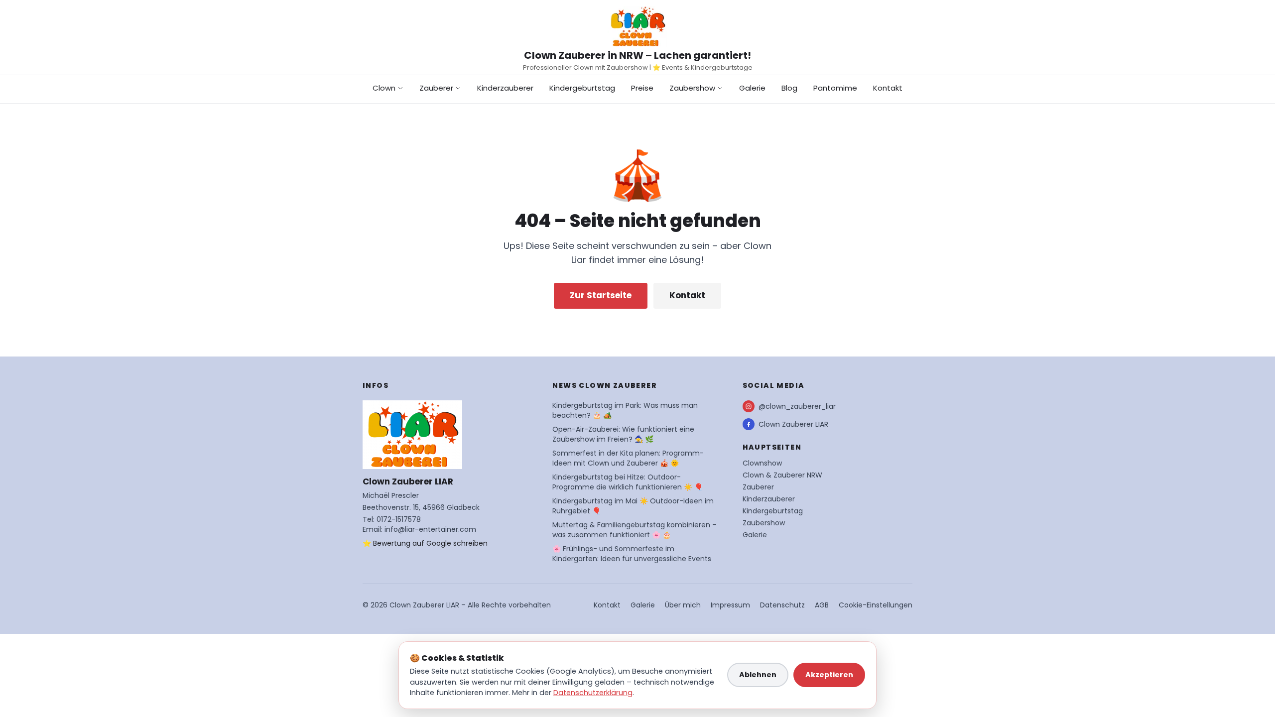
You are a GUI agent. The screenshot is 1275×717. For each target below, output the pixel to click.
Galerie (752, 88)
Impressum (730, 605)
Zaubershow (692, 88)
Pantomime (835, 88)
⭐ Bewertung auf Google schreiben (425, 543)
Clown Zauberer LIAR (793, 424)
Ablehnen (757, 675)
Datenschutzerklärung (593, 693)
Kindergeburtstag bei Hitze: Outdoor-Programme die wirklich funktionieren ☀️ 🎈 (627, 482)
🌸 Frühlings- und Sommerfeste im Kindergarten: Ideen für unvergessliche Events (631, 554)
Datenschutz (782, 605)
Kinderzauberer (505, 88)
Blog (789, 88)
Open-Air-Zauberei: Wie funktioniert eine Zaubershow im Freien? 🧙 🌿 (623, 434)
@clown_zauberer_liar (797, 406)
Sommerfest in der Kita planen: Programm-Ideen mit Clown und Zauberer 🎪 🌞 (628, 458)
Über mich (683, 605)
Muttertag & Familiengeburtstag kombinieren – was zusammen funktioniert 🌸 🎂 (634, 530)
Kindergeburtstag (582, 88)
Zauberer (436, 88)
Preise (642, 88)
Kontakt (887, 88)
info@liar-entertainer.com (430, 529)
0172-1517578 (399, 519)
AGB (822, 605)
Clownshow (762, 463)
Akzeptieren (829, 675)
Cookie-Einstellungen (875, 605)
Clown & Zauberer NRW (782, 475)
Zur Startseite (601, 295)
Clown (384, 88)
